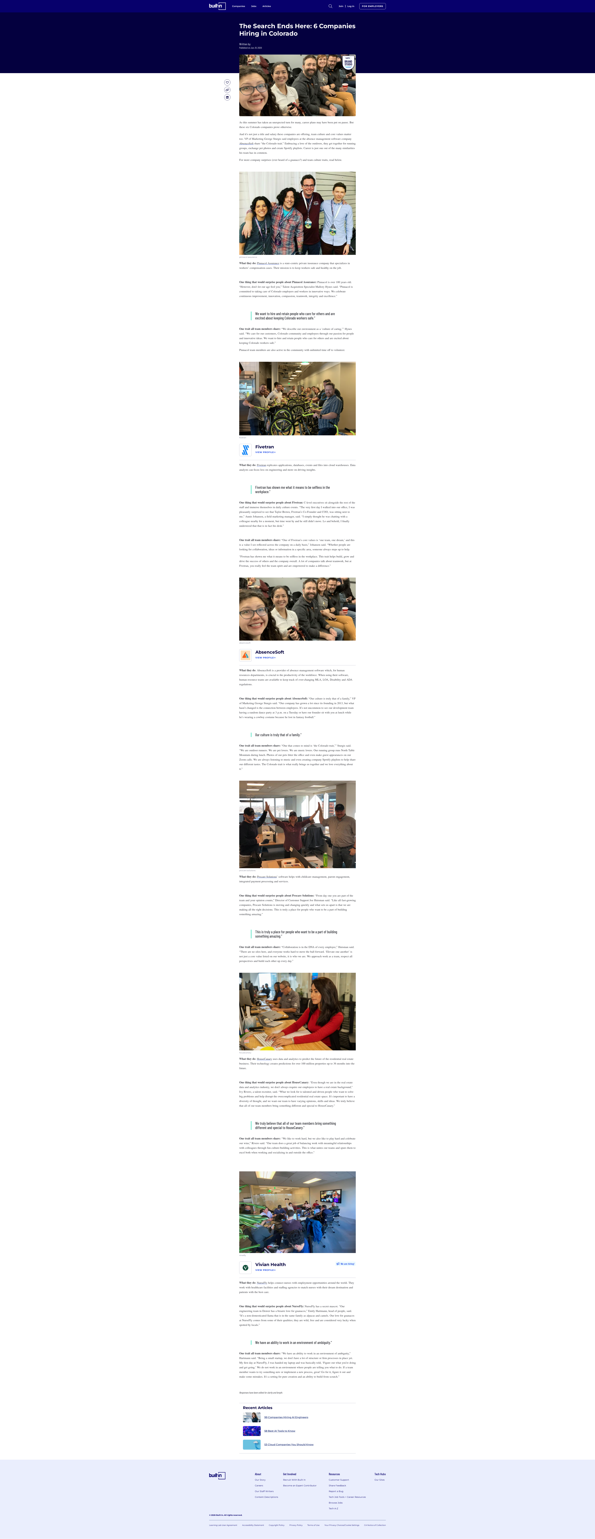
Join (341, 6)
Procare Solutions (267, 876)
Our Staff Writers (264, 1491)
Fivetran (264, 446)
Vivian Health (270, 1264)
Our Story (260, 1479)
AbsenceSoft (246, 143)
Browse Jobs (336, 1502)
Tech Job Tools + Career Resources (347, 1497)
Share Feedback (337, 1485)
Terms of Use (313, 1525)
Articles (266, 6)
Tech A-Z (333, 1508)
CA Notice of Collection (375, 1525)
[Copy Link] (227, 90)
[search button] (330, 6)
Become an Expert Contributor (300, 1485)
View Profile (264, 452)
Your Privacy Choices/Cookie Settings (341, 1525)
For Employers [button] (372, 6)
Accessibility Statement (253, 1525)
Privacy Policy (296, 1525)
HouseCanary (264, 1059)
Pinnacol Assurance (268, 263)
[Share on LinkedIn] (227, 97)
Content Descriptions (266, 1497)
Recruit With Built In (294, 1479)
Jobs (253, 6)
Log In (350, 6)
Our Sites (380, 1479)
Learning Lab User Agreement (223, 1525)
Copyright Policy (276, 1525)
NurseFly (262, 1282)
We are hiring (347, 1263)
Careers (259, 1485)
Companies (238, 6)
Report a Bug (336, 1491)
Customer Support (339, 1479)
